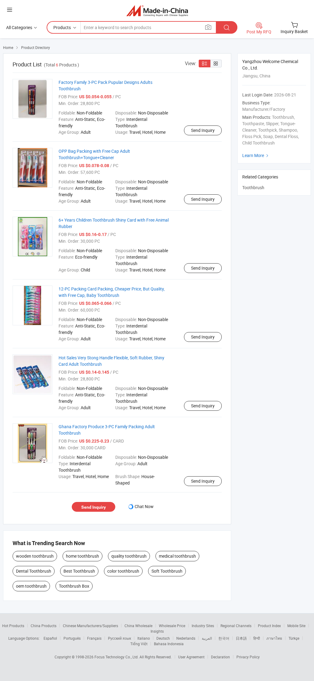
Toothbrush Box (74, 586)
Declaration (220, 656)
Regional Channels (235, 625)
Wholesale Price (172, 625)
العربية (207, 638)
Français (94, 638)
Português (72, 638)
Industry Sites (203, 625)
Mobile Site (296, 625)
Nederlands (185, 638)
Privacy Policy (248, 656)
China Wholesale (138, 625)
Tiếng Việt (138, 643)
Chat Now (144, 506)
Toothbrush (253, 187)
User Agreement (191, 656)
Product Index (269, 625)
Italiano (143, 638)
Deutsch (163, 638)
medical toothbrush (177, 556)
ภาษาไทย (274, 638)
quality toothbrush (129, 556)
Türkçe (294, 638)
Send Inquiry (203, 130)
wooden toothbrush (35, 556)
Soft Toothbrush (166, 571)
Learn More (256, 155)
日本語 (241, 638)
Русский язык (119, 638)
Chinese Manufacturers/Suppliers (90, 625)
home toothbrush (82, 556)
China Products (43, 625)
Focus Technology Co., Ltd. (117, 656)
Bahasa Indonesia (169, 643)
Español (50, 638)
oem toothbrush (31, 586)
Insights (157, 631)
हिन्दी (256, 638)
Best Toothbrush (79, 571)
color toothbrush (123, 571)
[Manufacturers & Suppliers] (157, 11)
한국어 (223, 638)
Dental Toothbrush (33, 571)
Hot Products (13, 625)
